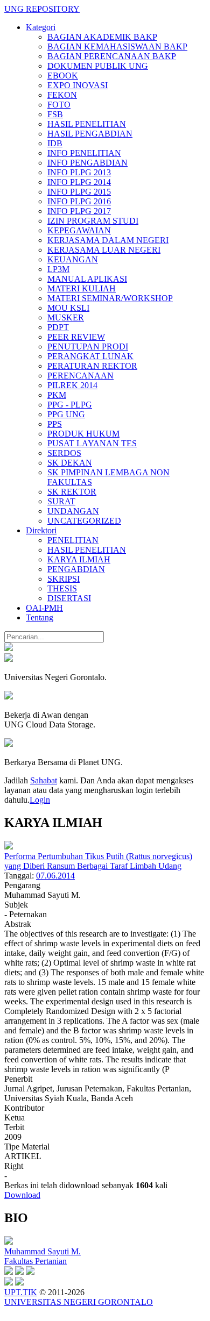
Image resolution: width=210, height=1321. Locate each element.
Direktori (41, 530)
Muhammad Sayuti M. (42, 1251)
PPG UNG (66, 414)
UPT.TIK (20, 1292)
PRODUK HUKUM (83, 433)
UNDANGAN (73, 511)
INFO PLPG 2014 (79, 182)
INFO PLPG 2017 (79, 211)
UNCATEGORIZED (84, 520)
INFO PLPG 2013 (79, 172)
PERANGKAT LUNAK (90, 356)
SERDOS (64, 453)
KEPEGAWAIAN (79, 230)
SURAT (61, 501)
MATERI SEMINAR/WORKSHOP (110, 298)
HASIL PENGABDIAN (89, 133)
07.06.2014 (55, 875)
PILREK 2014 (72, 385)
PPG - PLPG (69, 404)
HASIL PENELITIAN (86, 123)
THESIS (62, 588)
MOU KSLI (68, 307)
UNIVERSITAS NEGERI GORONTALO (78, 1301)
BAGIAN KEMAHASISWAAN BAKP (117, 46)
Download (22, 1194)
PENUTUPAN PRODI (87, 346)
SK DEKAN (69, 462)
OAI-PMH (44, 607)
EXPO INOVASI (77, 85)
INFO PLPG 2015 (79, 191)
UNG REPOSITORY (42, 8)
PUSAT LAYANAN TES (92, 443)
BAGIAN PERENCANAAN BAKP (111, 56)
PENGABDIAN (76, 569)
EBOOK (62, 75)
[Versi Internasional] (8, 648)
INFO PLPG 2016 (79, 201)
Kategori (40, 27)
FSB (55, 114)
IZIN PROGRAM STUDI (92, 220)
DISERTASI (69, 598)
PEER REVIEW (76, 336)
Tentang (39, 617)
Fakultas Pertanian (35, 1261)
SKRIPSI (63, 578)
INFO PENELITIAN (84, 153)
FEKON (62, 94)
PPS (54, 424)
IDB (54, 143)
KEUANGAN (72, 259)
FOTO (59, 104)
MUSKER (65, 317)
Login (40, 799)
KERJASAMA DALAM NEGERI (108, 240)
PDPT (58, 327)
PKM (56, 394)
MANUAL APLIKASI (87, 278)
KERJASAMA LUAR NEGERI (103, 249)
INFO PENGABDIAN (87, 162)
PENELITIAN (73, 540)
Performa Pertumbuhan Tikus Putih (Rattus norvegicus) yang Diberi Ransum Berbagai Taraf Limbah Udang (98, 861)
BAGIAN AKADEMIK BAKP (102, 36)
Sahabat (43, 780)
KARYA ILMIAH (78, 559)
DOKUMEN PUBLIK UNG (97, 65)
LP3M (58, 269)
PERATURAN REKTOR (92, 365)
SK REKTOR (71, 491)
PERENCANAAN (80, 375)
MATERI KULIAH (81, 288)
